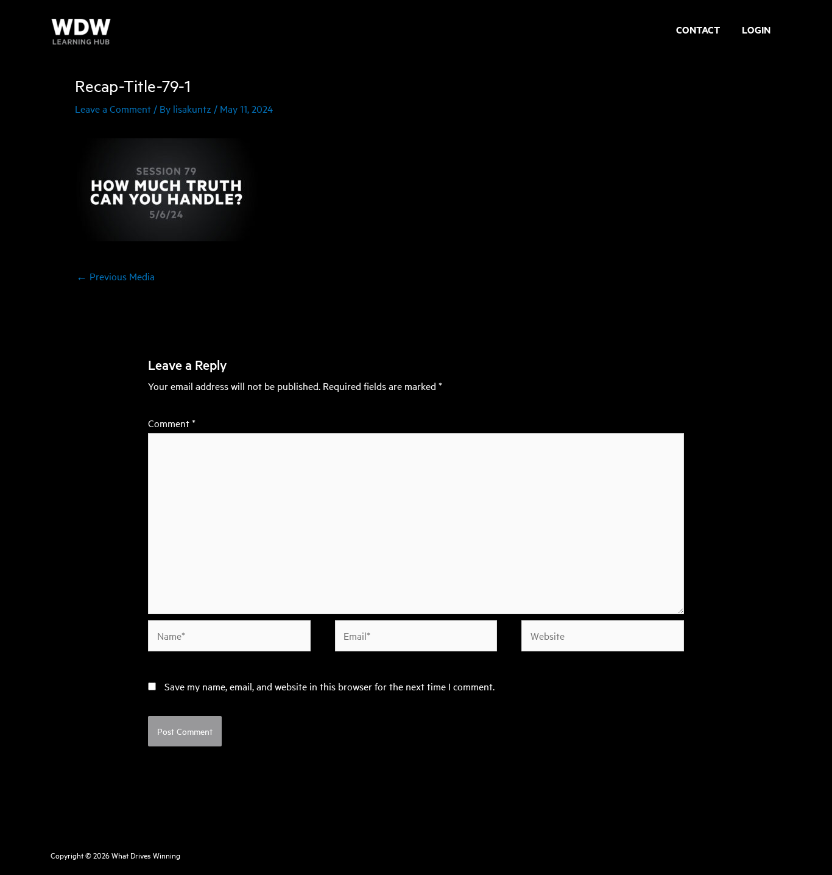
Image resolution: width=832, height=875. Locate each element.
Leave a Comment (113, 108)
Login (756, 31)
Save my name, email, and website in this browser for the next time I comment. (329, 686)
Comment (172, 423)
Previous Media (115, 276)
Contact (698, 31)
